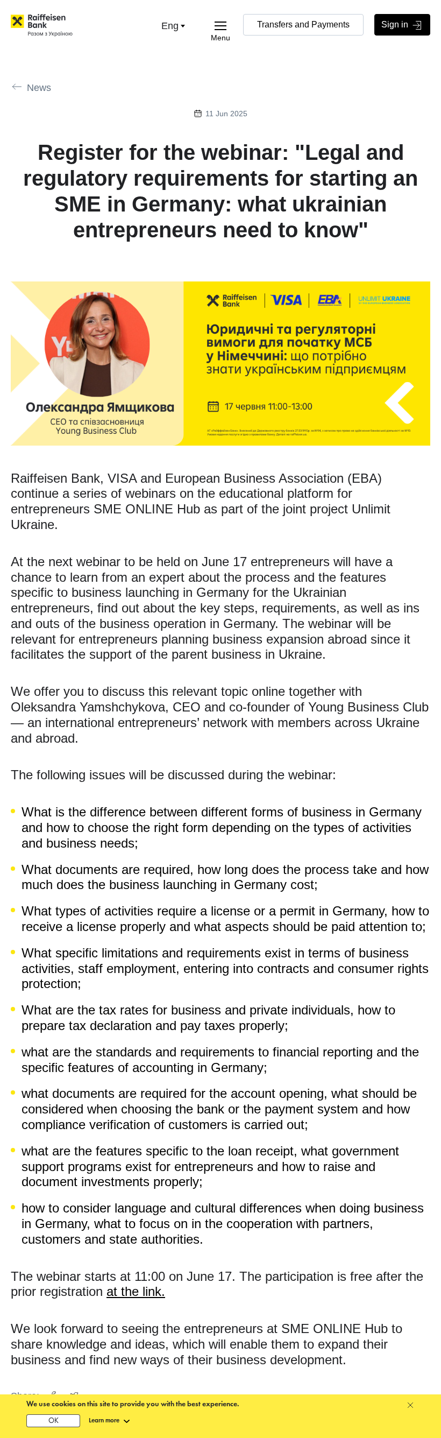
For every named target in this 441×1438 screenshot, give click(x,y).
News (39, 87)
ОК (53, 1421)
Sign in (395, 24)
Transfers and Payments (303, 24)
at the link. (135, 1291)
